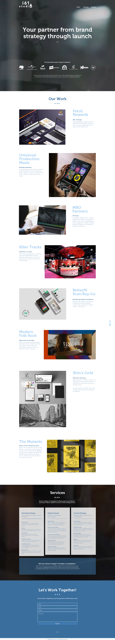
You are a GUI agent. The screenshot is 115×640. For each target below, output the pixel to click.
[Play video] (70, 345)
